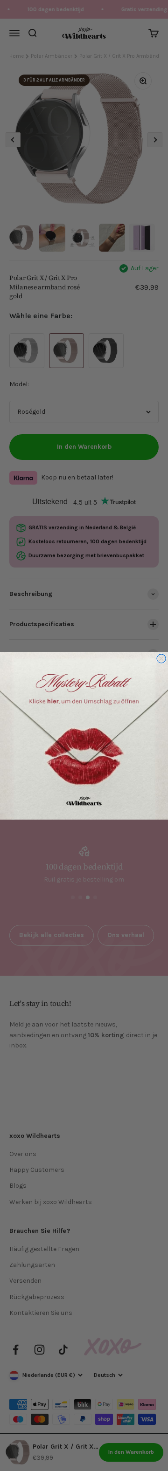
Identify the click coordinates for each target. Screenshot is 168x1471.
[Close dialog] (161, 658)
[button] (84, 736)
